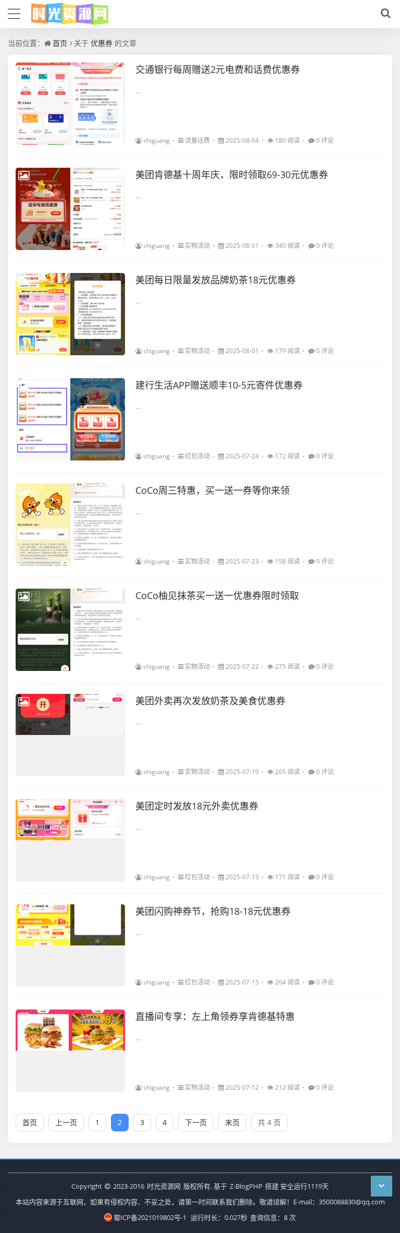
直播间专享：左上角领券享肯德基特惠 (215, 1016)
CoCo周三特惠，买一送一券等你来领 (212, 490)
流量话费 (197, 140)
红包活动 (197, 456)
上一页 (66, 1122)
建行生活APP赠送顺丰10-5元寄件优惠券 (219, 385)
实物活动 (197, 245)
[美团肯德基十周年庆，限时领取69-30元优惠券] (70, 209)
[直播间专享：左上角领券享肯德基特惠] (70, 1051)
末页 (232, 1122)
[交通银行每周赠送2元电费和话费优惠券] (70, 104)
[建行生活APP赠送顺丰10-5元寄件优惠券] (70, 419)
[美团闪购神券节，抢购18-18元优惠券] (70, 945)
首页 (60, 43)
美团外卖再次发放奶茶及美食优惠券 (210, 700)
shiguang (156, 140)
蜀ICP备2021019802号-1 (150, 1217)
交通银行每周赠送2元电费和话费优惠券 (217, 69)
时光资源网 (164, 1186)
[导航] (14, 12)
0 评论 (325, 140)
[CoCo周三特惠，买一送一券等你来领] (70, 524)
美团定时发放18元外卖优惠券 (196, 806)
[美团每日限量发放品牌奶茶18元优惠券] (70, 314)
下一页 (196, 1122)
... (138, 90)
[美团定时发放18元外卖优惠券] (70, 840)
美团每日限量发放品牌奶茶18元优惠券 (215, 279)
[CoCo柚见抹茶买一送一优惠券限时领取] (70, 630)
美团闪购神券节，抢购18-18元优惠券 (213, 911)
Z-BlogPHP (246, 1186)
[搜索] (384, 13)
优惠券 (102, 43)
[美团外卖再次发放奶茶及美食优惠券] (70, 735)
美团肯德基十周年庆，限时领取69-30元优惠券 (231, 174)
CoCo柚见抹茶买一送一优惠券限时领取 (217, 595)
